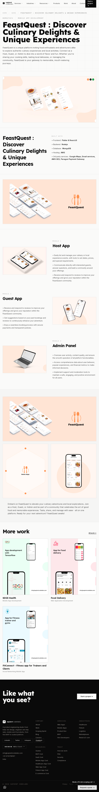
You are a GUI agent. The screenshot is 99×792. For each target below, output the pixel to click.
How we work (62, 751)
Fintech (81, 728)
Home (5, 13)
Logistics (82, 731)
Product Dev (61, 731)
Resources (44, 3)
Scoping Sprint (41, 731)
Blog (37, 734)
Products (56, 3)
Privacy (65, 784)
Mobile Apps (62, 728)
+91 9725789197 (9, 756)
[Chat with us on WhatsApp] (4, 787)
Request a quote (87, 787)
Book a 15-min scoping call (83, 782)
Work (66, 3)
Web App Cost (41, 767)
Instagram (28, 740)
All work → (92, 533)
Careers (39, 737)
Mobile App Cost (42, 760)
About (74, 3)
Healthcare (83, 725)
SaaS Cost (39, 757)
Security (60, 757)
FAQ (58, 754)
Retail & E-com (84, 737)
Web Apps (61, 725)
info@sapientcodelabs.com (13, 753)
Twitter (17, 740)
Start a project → (87, 696)
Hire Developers (63, 737)
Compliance (61, 760)
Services (17, 3)
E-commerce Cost (42, 773)
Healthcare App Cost (43, 764)
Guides (38, 751)
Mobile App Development (31, 18)
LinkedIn (7, 740)
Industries (30, 3)
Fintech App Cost (42, 770)
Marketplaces (84, 734)
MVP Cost (39, 754)
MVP (59, 734)
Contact (82, 3)
